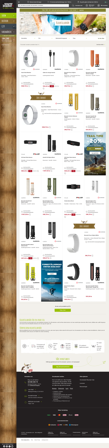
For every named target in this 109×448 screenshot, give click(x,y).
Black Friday (37, 439)
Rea (32, 439)
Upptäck (81, 10)
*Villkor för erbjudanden (51, 433)
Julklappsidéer (45, 439)
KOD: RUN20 (73, 10)
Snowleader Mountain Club (87, 380)
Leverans (82, 383)
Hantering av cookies (85, 433)
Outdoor (27, 13)
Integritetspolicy (76, 432)
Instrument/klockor (34, 13)
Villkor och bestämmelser (63, 433)
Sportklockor (44, 13)
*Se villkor (95, 173)
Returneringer (83, 386)
